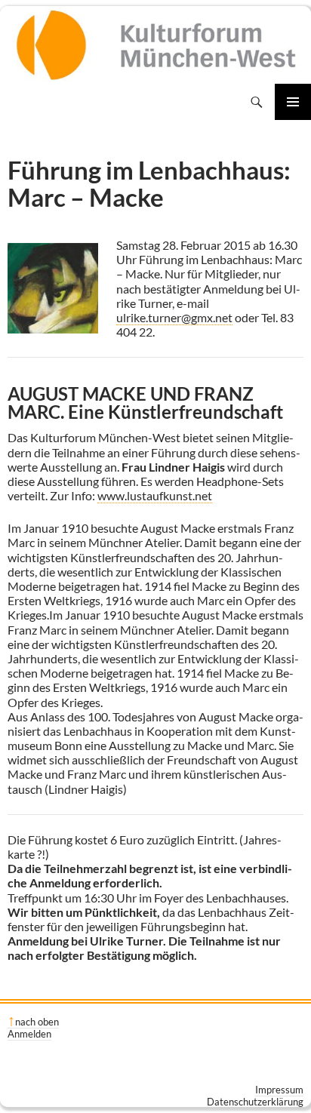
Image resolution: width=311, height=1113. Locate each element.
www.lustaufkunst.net (154, 495)
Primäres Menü (293, 102)
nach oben (37, 1022)
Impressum (279, 1090)
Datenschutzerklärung (255, 1102)
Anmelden (29, 1034)
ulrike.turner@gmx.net (174, 317)
